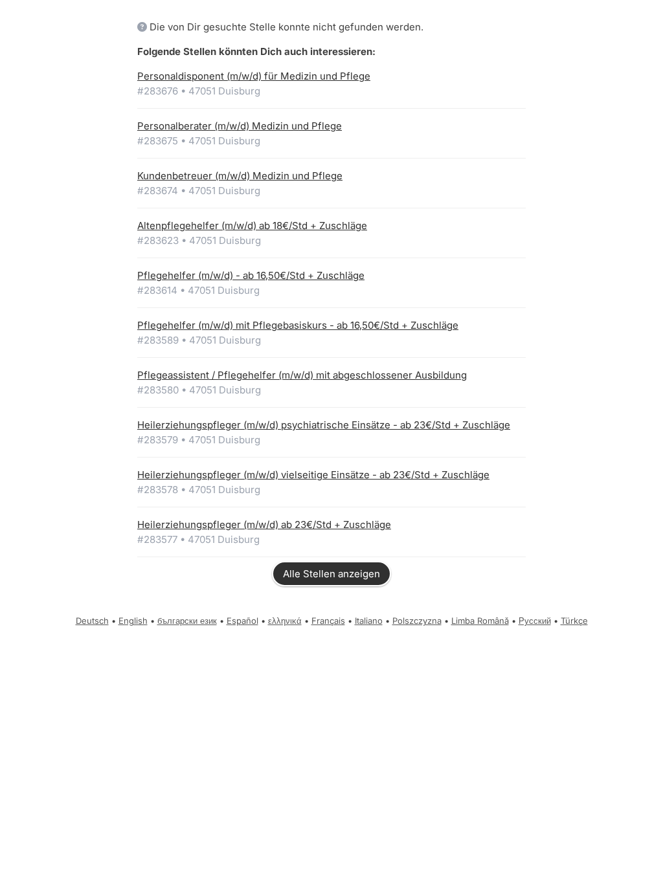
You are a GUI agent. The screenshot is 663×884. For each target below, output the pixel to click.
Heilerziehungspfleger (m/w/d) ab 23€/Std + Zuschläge (264, 524)
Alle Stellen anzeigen (331, 574)
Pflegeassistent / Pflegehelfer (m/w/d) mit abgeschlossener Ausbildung (302, 375)
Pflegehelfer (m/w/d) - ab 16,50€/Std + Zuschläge (251, 275)
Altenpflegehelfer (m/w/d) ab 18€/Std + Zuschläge (252, 225)
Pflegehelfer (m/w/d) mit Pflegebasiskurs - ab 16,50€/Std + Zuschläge (297, 325)
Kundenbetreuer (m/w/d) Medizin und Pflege (240, 176)
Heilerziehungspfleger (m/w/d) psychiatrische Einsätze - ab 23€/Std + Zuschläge (323, 425)
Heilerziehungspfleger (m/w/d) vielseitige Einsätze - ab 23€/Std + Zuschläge (313, 475)
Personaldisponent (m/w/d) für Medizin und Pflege (253, 76)
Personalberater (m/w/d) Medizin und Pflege (239, 126)
